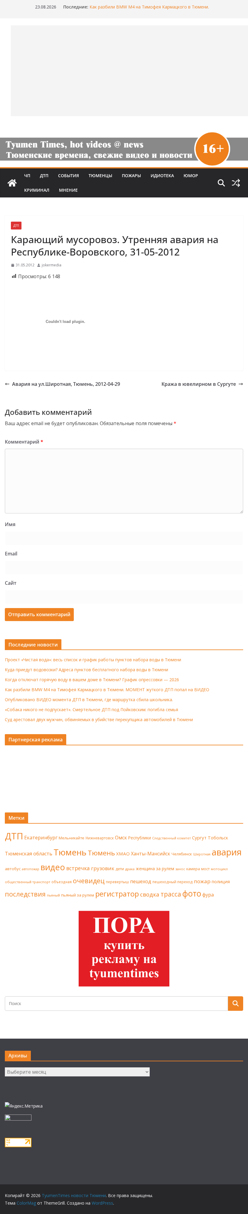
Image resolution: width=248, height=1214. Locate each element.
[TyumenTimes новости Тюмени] (12, 183)
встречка (78, 868)
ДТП (44, 175)
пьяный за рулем (77, 895)
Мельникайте (71, 838)
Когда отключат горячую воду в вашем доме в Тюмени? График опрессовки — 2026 (92, 679)
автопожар (30, 869)
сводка (149, 894)
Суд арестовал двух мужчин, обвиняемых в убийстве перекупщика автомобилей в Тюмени (99, 719)
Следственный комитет (171, 838)
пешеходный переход (172, 881)
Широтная (201, 854)
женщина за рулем (155, 868)
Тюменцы (100, 175)
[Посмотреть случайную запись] (236, 183)
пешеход (140, 881)
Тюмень (70, 852)
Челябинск (181, 854)
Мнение (68, 190)
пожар (202, 881)
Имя (10, 524)
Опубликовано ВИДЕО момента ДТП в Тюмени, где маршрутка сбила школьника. (89, 699)
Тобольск (218, 838)
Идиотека (162, 175)
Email (11, 553)
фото (191, 893)
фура (208, 894)
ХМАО (123, 854)
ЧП (27, 175)
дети (120, 868)
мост (205, 868)
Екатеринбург (40, 837)
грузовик (102, 868)
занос (180, 869)
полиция (221, 881)
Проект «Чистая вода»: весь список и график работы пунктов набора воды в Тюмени (93, 659)
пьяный (53, 895)
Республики (139, 838)
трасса (171, 894)
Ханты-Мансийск (150, 853)
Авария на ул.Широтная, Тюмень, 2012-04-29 (66, 384)
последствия (25, 894)
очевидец (89, 880)
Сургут (199, 838)
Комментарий (24, 441)
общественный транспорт (27, 882)
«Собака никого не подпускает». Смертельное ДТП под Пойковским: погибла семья (91, 709)
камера (193, 868)
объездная (61, 881)
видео (53, 867)
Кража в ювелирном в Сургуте (199, 384)
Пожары (131, 175)
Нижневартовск (100, 837)
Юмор (191, 175)
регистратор (117, 894)
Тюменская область (28, 853)
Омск (121, 837)
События (68, 175)
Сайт (10, 583)
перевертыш (117, 881)
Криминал (36, 190)
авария (227, 852)
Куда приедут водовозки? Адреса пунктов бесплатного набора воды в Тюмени (86, 669)
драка (130, 869)
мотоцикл (219, 869)
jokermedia (51, 265)
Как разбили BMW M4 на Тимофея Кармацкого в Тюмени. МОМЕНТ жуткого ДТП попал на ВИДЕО (149, 10)
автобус (13, 868)
